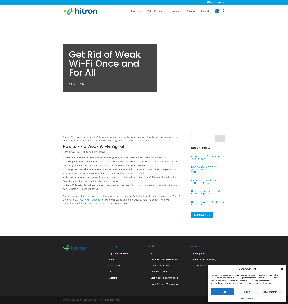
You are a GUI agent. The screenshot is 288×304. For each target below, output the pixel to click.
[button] (282, 268)
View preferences (272, 291)
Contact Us (202, 215)
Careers (112, 259)
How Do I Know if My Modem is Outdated (207, 203)
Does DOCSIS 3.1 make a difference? (205, 157)
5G (152, 253)
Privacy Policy (200, 253)
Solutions (192, 11)
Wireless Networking (161, 265)
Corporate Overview (118, 253)
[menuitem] (210, 3)
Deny (247, 291)
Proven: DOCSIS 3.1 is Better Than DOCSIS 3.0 (206, 182)
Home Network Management (165, 283)
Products (136, 11)
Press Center (114, 265)
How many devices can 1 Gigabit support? (205, 192)
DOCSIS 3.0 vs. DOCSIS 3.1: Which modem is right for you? (205, 169)
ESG (149, 11)
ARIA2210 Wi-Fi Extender (88, 199)
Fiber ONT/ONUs (159, 271)
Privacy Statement (247, 298)
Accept (222, 291)
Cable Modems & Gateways (164, 259)
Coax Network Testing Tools (164, 277)
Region (219, 2)
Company (159, 11)
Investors (176, 11)
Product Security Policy (204, 259)
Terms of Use (199, 265)
